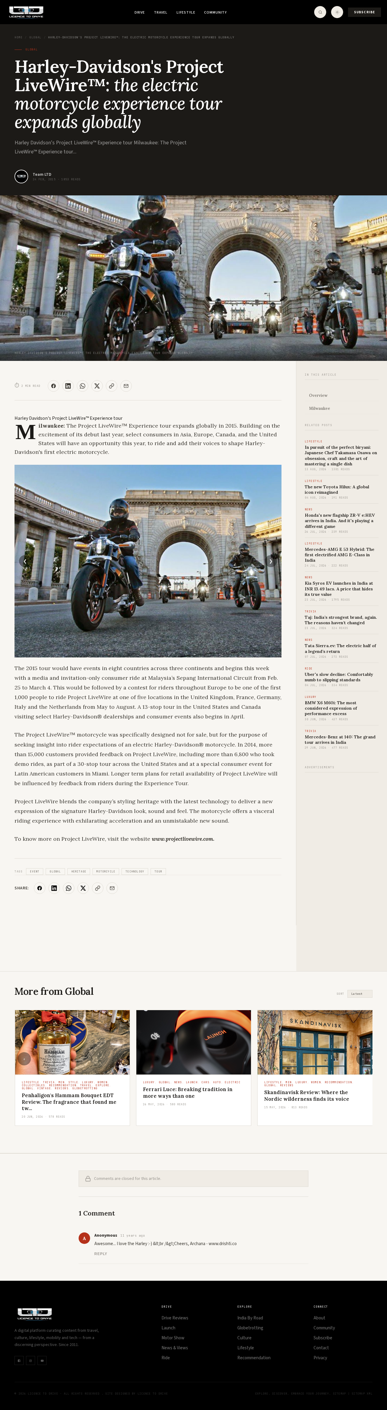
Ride (165, 1358)
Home (18, 37)
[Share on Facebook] (53, 386)
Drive (140, 12)
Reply (100, 1254)
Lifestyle (186, 12)
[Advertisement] (342, 868)
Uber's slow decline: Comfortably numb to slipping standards (339, 677)
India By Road (250, 1318)
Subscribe (364, 12)
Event (34, 871)
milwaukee (319, 408)
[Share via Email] (126, 386)
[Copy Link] (111, 386)
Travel (160, 12)
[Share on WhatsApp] (82, 386)
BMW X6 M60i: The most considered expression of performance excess (331, 708)
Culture (244, 1338)
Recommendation (254, 1358)
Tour (158, 871)
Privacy (320, 1358)
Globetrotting (250, 1328)
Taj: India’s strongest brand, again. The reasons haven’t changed (341, 620)
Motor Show (172, 1338)
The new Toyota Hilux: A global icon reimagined (337, 489)
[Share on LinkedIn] (68, 386)
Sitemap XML (362, 1394)
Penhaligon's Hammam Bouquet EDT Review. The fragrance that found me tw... (69, 1102)
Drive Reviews (174, 1318)
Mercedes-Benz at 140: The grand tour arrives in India (340, 739)
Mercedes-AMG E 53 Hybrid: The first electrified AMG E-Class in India (339, 555)
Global (35, 37)
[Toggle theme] (337, 12)
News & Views (174, 1348)
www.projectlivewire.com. (183, 838)
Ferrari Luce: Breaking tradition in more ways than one (188, 1092)
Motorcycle (105, 871)
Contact (321, 1348)
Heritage (78, 871)
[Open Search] (320, 12)
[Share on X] (97, 386)
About (319, 1318)
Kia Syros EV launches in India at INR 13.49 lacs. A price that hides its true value (339, 588)
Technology (134, 871)
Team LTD (42, 175)
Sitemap (339, 1394)
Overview (318, 395)
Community (215, 12)
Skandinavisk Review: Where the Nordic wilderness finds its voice (306, 1095)
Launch (168, 1328)
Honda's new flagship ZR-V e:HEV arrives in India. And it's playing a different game (340, 520)
